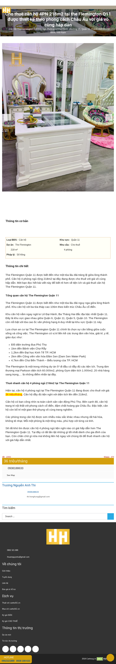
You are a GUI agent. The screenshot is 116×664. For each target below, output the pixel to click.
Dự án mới (6, 635)
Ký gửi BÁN (7, 615)
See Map (10, 475)
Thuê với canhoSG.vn (11, 603)
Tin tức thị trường (9, 641)
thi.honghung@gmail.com (38, 496)
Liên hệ (5, 583)
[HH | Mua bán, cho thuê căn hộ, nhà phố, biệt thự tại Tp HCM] (5, 9)
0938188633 (15, 468)
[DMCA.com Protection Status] (105, 659)
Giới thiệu (6, 571)
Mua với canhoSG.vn (11, 609)
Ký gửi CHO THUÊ (10, 621)
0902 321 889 (12, 550)
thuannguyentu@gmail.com (18, 557)
